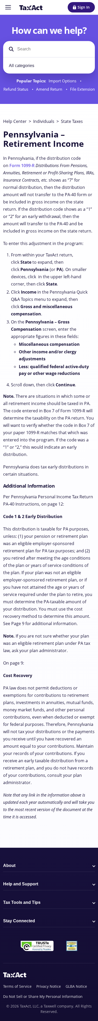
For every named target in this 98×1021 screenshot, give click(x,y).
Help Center (15, 121)
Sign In (84, 7)
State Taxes (72, 121)
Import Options (63, 81)
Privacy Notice (48, 986)
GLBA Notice (76, 986)
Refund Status (16, 89)
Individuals (43, 121)
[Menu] (8, 7)
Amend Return (49, 89)
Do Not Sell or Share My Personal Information (43, 996)
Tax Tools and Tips (22, 902)
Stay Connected (19, 921)
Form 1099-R (21, 165)
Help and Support (20, 884)
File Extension (82, 89)
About (9, 865)
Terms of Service (17, 986)
